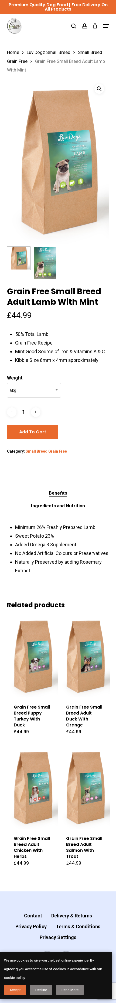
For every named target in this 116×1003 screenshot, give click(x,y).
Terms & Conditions (78, 926)
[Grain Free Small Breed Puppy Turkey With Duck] (32, 656)
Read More (70, 990)
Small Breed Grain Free (46, 451)
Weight (15, 378)
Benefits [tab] (58, 493)
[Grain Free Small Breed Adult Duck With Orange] (84, 656)
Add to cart (32, 432)
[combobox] (34, 390)
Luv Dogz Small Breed (48, 52)
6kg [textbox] (13, 390)
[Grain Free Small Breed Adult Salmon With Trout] (84, 787)
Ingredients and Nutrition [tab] (58, 505)
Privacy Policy (31, 926)
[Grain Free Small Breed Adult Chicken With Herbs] (32, 787)
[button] (106, 26)
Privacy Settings (58, 937)
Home (13, 52)
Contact (33, 915)
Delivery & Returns (71, 915)
